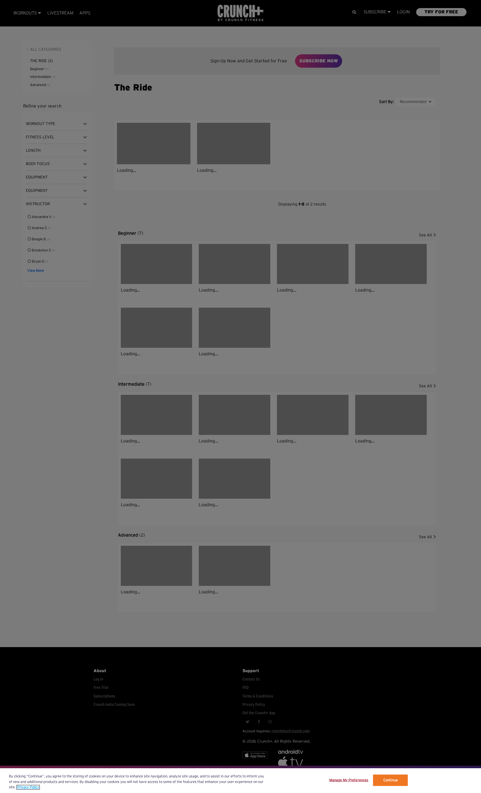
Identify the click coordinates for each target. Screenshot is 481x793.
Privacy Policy (28, 787)
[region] (240, 780)
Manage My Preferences (349, 780)
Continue (390, 780)
